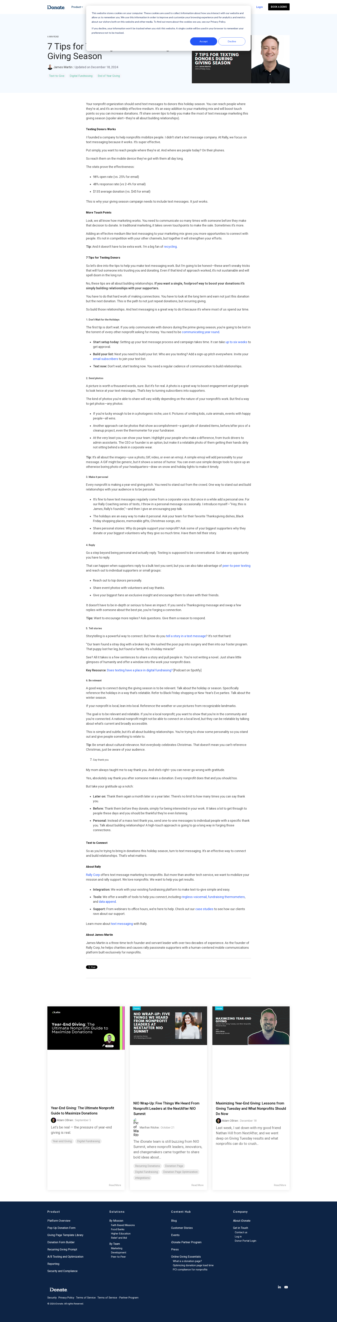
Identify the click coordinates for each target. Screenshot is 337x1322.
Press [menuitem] (175, 1249)
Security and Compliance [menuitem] (62, 1271)
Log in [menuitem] (238, 1236)
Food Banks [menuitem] (117, 1229)
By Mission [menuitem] (116, 1220)
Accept (204, 41)
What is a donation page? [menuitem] (187, 1261)
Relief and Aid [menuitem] (119, 1237)
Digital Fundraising (81, 76)
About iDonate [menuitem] (241, 1220)
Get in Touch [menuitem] (240, 1228)
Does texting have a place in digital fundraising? (140, 670)
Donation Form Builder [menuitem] (61, 1242)
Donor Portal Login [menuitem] (245, 1240)
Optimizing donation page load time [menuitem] (193, 1265)
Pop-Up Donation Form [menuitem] (61, 1228)
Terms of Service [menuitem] (86, 1297)
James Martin (63, 67)
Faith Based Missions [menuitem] (123, 1225)
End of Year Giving (109, 76)
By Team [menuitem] (114, 1244)
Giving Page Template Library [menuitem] (65, 1235)
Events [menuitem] (175, 1235)
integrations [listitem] (142, 1178)
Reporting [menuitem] (53, 1264)
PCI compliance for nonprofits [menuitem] (190, 1269)
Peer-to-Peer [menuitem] (118, 1256)
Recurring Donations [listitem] (147, 1166)
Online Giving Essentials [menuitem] (186, 1256)
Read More (115, 1185)
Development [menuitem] (118, 1252)
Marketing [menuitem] (116, 1248)
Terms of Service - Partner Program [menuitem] (117, 1297)
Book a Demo (279, 6)
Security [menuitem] (52, 1297)
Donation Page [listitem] (174, 1166)
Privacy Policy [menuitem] (66, 1297)
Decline (232, 41)
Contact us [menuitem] (241, 1232)
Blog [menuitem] (174, 1220)
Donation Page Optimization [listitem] (180, 1172)
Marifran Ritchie (149, 1127)
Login (259, 7)
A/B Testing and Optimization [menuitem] (65, 1256)
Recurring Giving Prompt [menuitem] (62, 1249)
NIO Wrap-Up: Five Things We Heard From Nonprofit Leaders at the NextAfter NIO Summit (166, 1108)
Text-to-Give (56, 76)
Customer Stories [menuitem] (182, 1228)
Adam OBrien (65, 1120)
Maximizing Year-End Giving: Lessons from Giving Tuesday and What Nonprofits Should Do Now (251, 1108)
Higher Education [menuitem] (121, 1233)
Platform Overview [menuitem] (58, 1220)
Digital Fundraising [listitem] (88, 1141)
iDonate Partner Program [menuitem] (186, 1242)
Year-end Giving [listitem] (62, 1141)
